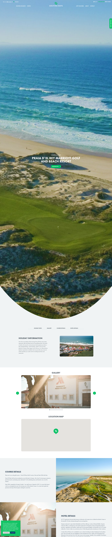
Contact (92, 6)
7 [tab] (56, 409)
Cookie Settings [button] (6, 532)
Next (94, 393)
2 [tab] (50, 409)
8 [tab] (57, 409)
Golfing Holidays (21, 6)
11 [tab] (61, 409)
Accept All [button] (12, 532)
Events (29, 6)
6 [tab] (55, 409)
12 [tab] (62, 409)
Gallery (49, 328)
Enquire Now (111, 23)
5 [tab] (54, 409)
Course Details (61, 328)
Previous (17, 393)
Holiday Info (38, 328)
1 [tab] (49, 409)
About (87, 6)
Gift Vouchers (80, 6)
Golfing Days (56, 4)
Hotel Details (74, 328)
